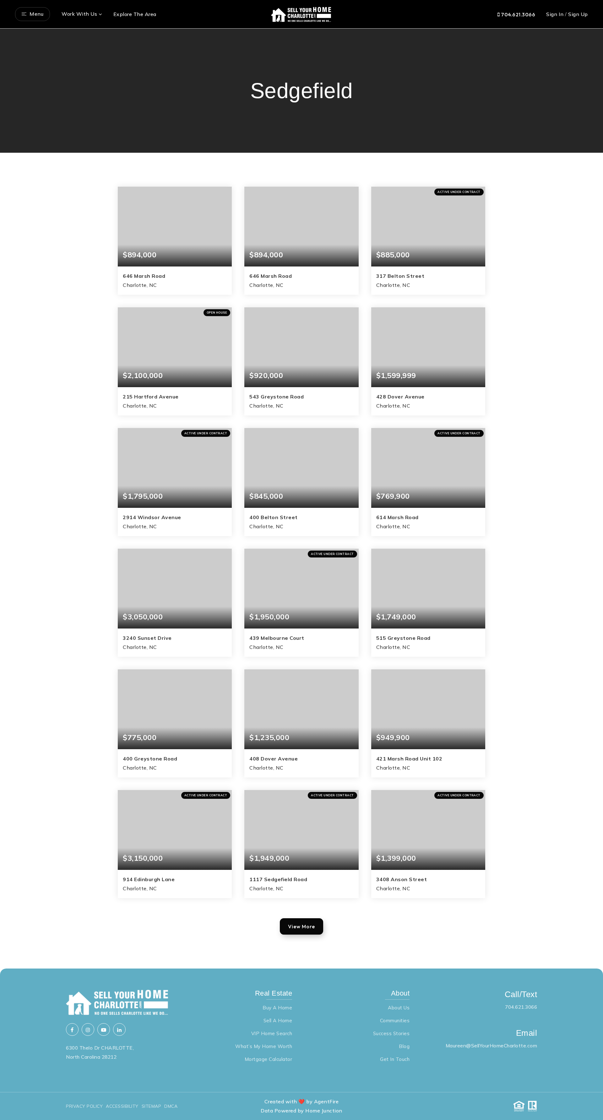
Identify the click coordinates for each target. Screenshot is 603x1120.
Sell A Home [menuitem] (277, 1021)
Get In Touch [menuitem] (395, 1059)
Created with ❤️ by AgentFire (301, 1101)
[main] (301, 499)
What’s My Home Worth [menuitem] (263, 1046)
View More (301, 926)
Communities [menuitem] (395, 1021)
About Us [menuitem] (399, 1008)
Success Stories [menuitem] (391, 1033)
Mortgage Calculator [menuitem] (268, 1059)
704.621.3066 (517, 14)
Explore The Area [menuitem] (134, 14)
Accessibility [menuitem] (122, 1106)
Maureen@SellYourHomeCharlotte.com (491, 1045)
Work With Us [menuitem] (79, 14)
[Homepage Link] (301, 13)
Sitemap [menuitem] (151, 1106)
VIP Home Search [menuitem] (271, 1033)
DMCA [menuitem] (170, 1106)
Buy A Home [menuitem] (277, 1008)
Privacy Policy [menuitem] (84, 1106)
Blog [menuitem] (404, 1046)
